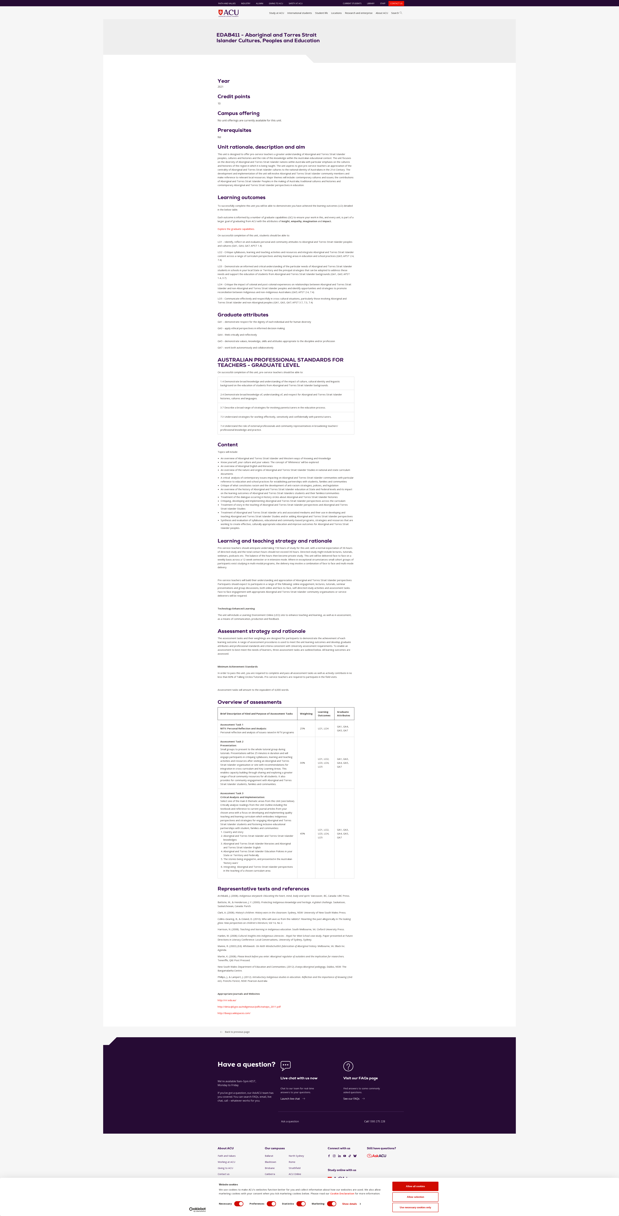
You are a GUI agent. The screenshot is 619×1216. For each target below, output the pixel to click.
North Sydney (296, 1155)
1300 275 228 (377, 1121)
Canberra (270, 1174)
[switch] (271, 1203)
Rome (292, 1161)
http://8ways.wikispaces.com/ (234, 1013)
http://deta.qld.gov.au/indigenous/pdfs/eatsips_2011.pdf (249, 1006)
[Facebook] (329, 1156)
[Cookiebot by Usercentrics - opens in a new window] (197, 1209)
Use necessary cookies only (415, 1207)
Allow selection (415, 1197)
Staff (382, 3)
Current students (352, 3)
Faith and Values (227, 3)
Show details (349, 1203)
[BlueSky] (355, 1156)
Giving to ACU (276, 3)
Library (370, 3)
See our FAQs (351, 1098)
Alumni (259, 3)
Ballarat (269, 1155)
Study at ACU (276, 13)
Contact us (396, 3)
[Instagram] (334, 1156)
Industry (245, 3)
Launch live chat (290, 1098)
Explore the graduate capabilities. (236, 228)
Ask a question (290, 1121)
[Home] (228, 13)
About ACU (382, 13)
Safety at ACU (296, 3)
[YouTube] (344, 1156)
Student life (321, 13)
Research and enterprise (359, 13)
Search (395, 13)
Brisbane (270, 1168)
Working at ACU (226, 1161)
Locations (336, 13)
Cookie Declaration (342, 1193)
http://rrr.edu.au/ (227, 1000)
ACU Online (295, 1174)
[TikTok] (350, 1156)
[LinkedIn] (339, 1156)
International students (299, 13)
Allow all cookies (415, 1186)
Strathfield (294, 1168)
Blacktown (270, 1161)
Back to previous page (237, 1031)
